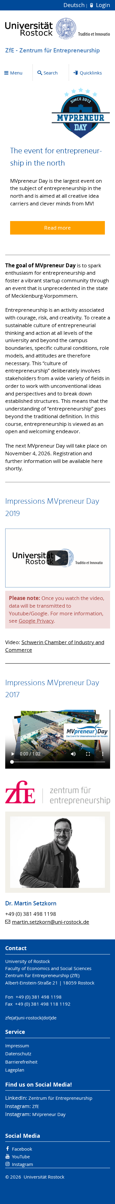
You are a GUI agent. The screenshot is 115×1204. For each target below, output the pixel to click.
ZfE (35, 1106)
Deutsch (74, 5)
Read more (57, 227)
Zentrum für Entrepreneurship (60, 1098)
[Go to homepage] (57, 28)
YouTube (21, 1156)
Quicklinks (91, 73)
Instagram (22, 1164)
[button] (57, 558)
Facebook (22, 1149)
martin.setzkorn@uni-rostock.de (50, 922)
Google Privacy (36, 620)
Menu (16, 73)
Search (51, 73)
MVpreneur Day (49, 1114)
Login (102, 5)
